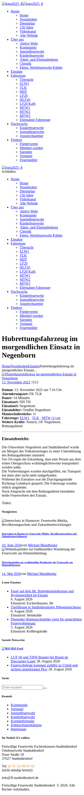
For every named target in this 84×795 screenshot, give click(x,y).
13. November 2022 (16, 382)
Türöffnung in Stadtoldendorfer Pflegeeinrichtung (46, 607)
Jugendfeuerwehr (23, 713)
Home (6, 366)
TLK (35, 418)
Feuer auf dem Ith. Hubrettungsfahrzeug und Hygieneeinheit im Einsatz (42, 593)
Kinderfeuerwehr (23, 717)
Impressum (18, 729)
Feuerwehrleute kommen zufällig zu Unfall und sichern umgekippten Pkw (44, 667)
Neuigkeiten (19, 366)
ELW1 (24, 418)
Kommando (19, 705)
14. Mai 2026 (11, 574)
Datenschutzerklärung (26, 725)
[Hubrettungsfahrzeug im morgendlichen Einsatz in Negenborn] (42, 378)
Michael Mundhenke (42, 545)
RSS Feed (17, 648)
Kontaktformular (22, 721)
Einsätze (34, 366)
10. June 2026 (12, 545)
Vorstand (17, 709)
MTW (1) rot (51, 418)
